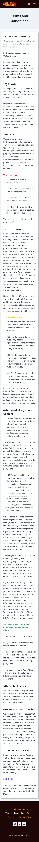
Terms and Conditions (15, 813)
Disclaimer (12, 817)
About (13, 809)
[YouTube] (24, 824)
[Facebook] (15, 824)
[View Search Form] (29, 4)
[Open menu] (34, 4)
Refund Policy (25, 817)
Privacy (30, 813)
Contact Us (23, 809)
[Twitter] (19, 824)
